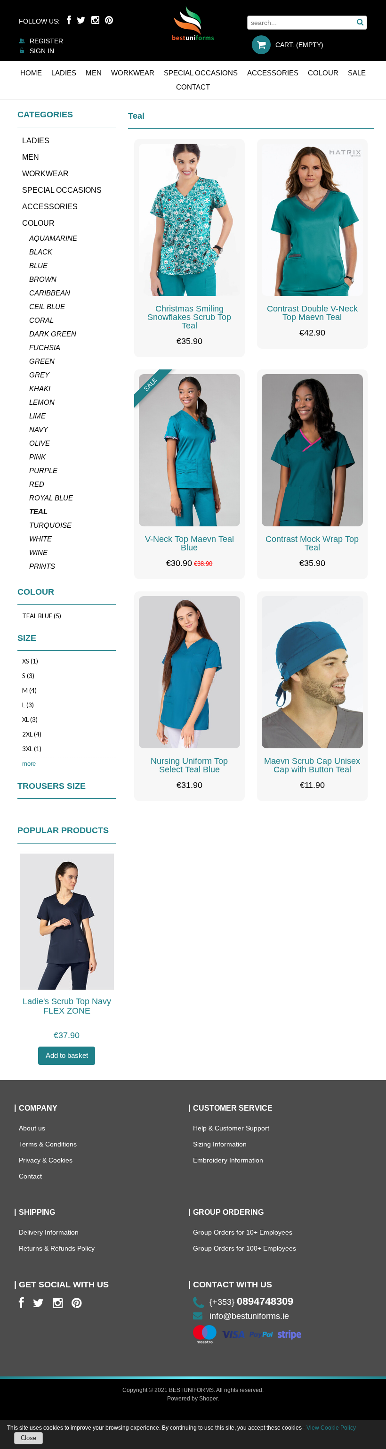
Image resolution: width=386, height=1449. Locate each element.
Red (36, 484)
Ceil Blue (47, 307)
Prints (42, 566)
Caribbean (49, 293)
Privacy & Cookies (45, 1160)
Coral (41, 320)
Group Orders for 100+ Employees (244, 1248)
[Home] (193, 23)
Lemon (42, 402)
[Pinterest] (109, 20)
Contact (30, 1176)
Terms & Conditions (48, 1144)
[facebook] (21, 1303)
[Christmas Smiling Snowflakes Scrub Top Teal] (189, 220)
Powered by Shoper (192, 1398)
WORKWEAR (45, 174)
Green (42, 361)
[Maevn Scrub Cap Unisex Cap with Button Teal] (312, 672)
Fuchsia (44, 348)
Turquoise (50, 525)
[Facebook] (69, 20)
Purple (43, 471)
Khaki (39, 389)
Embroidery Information (228, 1160)
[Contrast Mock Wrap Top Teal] (312, 450)
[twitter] (38, 1303)
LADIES (35, 141)
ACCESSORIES (50, 207)
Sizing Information (220, 1144)
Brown (42, 279)
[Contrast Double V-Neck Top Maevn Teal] (312, 220)
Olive (39, 443)
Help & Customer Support (231, 1128)
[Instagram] (95, 20)
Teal (38, 512)
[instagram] (58, 1303)
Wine (38, 552)
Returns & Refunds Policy (57, 1248)
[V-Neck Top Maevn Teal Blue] (189, 450)
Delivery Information (49, 1232)
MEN (30, 157)
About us (32, 1128)
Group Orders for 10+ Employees (242, 1232)
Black (40, 252)
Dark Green (52, 334)
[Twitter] (81, 20)
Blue (38, 266)
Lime (37, 416)
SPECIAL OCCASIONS (62, 190)
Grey (39, 375)
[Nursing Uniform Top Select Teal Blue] (189, 672)
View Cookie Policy (331, 1427)
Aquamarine (53, 238)
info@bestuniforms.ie (249, 1316)
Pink (37, 457)
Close (28, 1437)
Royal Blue (51, 498)
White (40, 539)
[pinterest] (76, 1303)
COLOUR (38, 223)
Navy (38, 430)
